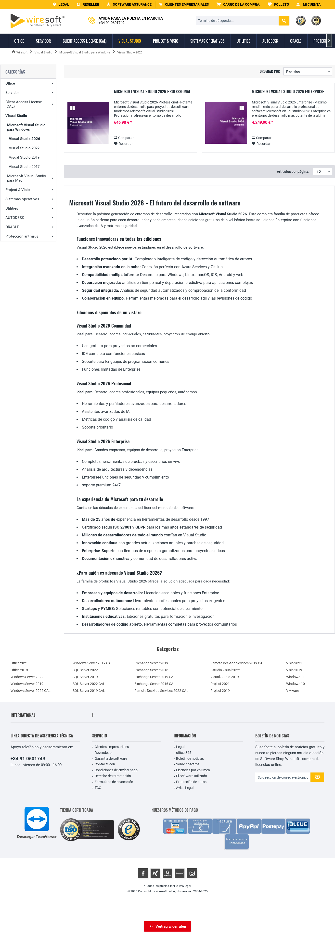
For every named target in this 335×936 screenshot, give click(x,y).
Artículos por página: (293, 172)
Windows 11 (295, 677)
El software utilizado (191, 776)
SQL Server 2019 (85, 677)
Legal (180, 747)
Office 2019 (19, 670)
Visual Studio (16, 116)
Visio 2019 (294, 670)
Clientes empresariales (112, 747)
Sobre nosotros (187, 764)
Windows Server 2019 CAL (93, 663)
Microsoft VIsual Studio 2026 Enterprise (288, 91)
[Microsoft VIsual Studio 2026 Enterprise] (226, 123)
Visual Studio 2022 (24, 148)
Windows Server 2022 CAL (31, 691)
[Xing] (155, 873)
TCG (98, 788)
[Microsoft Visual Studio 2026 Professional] (88, 123)
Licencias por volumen (193, 770)
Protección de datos (191, 782)
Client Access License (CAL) (23, 104)
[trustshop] (129, 829)
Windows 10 (295, 684)
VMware (292, 691)
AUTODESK (14, 217)
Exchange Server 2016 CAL (154, 684)
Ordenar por (270, 71)
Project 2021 (220, 684)
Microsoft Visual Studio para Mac (26, 178)
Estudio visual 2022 (225, 670)
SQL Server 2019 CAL (89, 691)
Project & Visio (17, 190)
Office (10, 83)
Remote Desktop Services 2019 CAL (237, 663)
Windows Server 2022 (27, 677)
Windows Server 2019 (27, 684)
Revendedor (104, 753)
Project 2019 (220, 691)
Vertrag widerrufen (170, 926)
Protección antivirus (21, 236)
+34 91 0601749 (28, 758)
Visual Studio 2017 (24, 166)
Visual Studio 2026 (24, 139)
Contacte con (105, 764)
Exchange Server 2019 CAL (154, 677)
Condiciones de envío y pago (116, 770)
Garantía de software (111, 758)
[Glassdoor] (167, 873)
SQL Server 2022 (85, 670)
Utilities (11, 208)
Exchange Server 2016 (151, 670)
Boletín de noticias (190, 758)
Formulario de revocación (114, 782)
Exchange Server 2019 (151, 663)
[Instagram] (192, 873)
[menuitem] (238, 4)
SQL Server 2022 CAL (89, 684)
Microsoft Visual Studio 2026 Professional (152, 91)
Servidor (12, 92)
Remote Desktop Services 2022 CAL (161, 691)
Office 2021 (19, 663)
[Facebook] (143, 873)
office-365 (183, 753)
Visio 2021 (294, 663)
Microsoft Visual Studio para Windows (26, 127)
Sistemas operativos (22, 199)
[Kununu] (180, 873)
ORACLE (12, 227)
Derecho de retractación (113, 776)
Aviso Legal (184, 788)
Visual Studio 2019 (24, 157)
